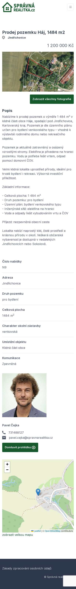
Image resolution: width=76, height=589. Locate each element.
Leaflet (37, 530)
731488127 (16, 432)
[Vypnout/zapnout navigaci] (70, 7)
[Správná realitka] (18, 7)
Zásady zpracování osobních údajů (26, 568)
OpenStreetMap (53, 530)
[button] (38, 492)
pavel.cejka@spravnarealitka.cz (31, 437)
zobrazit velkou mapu (17, 535)
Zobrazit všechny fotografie (51, 99)
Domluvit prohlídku (18, 447)
